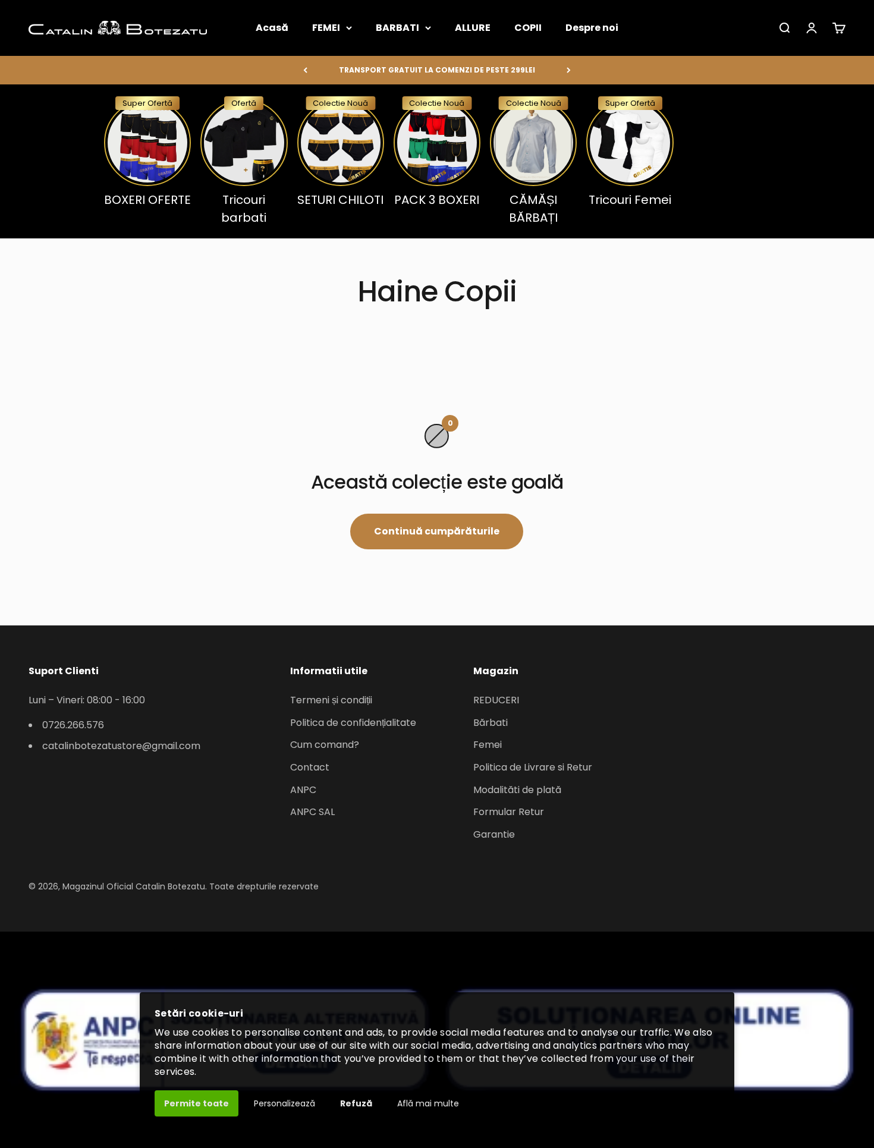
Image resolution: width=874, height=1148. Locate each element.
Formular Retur (508, 812)
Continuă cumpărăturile (436, 531)
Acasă (272, 27)
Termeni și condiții (331, 700)
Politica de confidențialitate (353, 722)
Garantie (494, 834)
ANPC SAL (312, 812)
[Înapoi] (305, 70)
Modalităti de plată (517, 790)
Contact (309, 767)
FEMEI (326, 27)
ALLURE (473, 27)
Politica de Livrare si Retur (532, 767)
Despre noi (591, 27)
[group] (147, 152)
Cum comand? (324, 744)
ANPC (303, 790)
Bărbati (490, 722)
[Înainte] (569, 70)
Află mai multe (428, 1103)
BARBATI (397, 27)
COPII (528, 27)
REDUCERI (496, 700)
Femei (487, 744)
